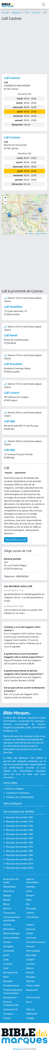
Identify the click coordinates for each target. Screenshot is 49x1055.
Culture (30, 924)
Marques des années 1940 (19, 834)
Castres (36, 12)
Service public (33, 997)
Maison (30, 968)
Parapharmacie (11, 985)
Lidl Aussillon (13, 307)
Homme (30, 946)
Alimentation (9, 886)
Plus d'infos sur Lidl (16, 539)
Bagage (7, 895)
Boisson (7, 908)
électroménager (11, 933)
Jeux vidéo (31, 955)
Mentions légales (15, 788)
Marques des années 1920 (19, 825)
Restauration (10, 997)
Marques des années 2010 (19, 863)
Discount (30, 929)
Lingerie (30, 959)
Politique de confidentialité (20, 797)
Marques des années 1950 (19, 838)
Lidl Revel (10, 335)
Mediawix (18, 1049)
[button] (40, 210)
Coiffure (30, 912)
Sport (29, 1001)
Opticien (30, 981)
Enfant (29, 933)
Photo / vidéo (33, 985)
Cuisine (7, 924)
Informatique (33, 950)
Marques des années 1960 (19, 842)
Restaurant (32, 989)
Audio (29, 891)
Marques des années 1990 (19, 855)
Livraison (8, 963)
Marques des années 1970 (19, 846)
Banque (30, 895)
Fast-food (31, 937)
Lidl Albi (9, 421)
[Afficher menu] (43, 4)
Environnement (11, 937)
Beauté (6, 899)
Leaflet (29, 233)
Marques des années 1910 (19, 821)
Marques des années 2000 (19, 859)
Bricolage (31, 908)
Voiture (7, 1018)
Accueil (5, 12)
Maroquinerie (10, 972)
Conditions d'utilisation (18, 792)
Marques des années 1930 (19, 829)
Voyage (30, 1018)
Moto (6, 976)
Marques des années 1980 (19, 850)
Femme (7, 942)
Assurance (8, 891)
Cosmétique (32, 917)
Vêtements (31, 1013)
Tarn (27, 12)
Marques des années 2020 (19, 867)
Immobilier (9, 950)
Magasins (17, 12)
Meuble (30, 972)
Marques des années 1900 (19, 817)
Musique (30, 976)
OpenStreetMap (41, 233)
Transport (8, 1013)
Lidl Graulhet (13, 364)
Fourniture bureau (35, 942)
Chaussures (9, 912)
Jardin (6, 955)
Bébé (28, 899)
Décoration (9, 929)
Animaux (30, 886)
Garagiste (8, 946)
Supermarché (10, 1009)
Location (30, 963)
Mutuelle (7, 981)
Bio (27, 904)
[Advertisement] (24, 47)
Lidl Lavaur (12, 392)
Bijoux (6, 904)
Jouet (6, 959)
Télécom (30, 1009)
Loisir (6, 968)
